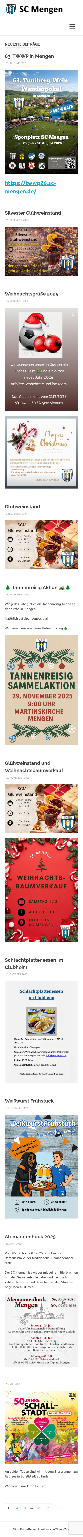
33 (38, 1507)
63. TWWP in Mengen (29, 56)
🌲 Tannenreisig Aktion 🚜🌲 (38, 587)
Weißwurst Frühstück (29, 1101)
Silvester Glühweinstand (33, 213)
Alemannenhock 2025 (30, 1236)
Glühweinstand (22, 507)
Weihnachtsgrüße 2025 (31, 294)
